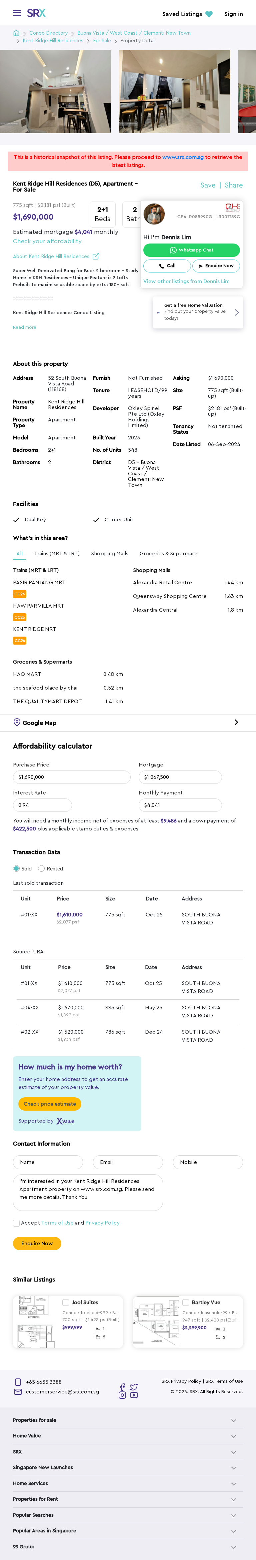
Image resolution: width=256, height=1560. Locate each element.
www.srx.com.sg (183, 157)
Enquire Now (37, 1243)
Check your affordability (47, 241)
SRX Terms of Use (224, 1381)
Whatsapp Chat (196, 250)
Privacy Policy (102, 1223)
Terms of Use (57, 1223)
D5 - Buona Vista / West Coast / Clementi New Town (146, 474)
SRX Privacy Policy (181, 1381)
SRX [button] (17, 1451)
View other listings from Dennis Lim (186, 281)
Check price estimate (50, 1104)
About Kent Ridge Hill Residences (51, 256)
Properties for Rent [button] (35, 1499)
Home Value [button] (27, 1435)
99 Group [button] (23, 1546)
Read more (24, 327)
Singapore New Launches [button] (43, 1467)
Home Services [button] (30, 1483)
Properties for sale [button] (34, 1420)
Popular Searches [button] (33, 1515)
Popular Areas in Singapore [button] (44, 1530)
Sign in (233, 14)
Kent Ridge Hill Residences (66, 404)
